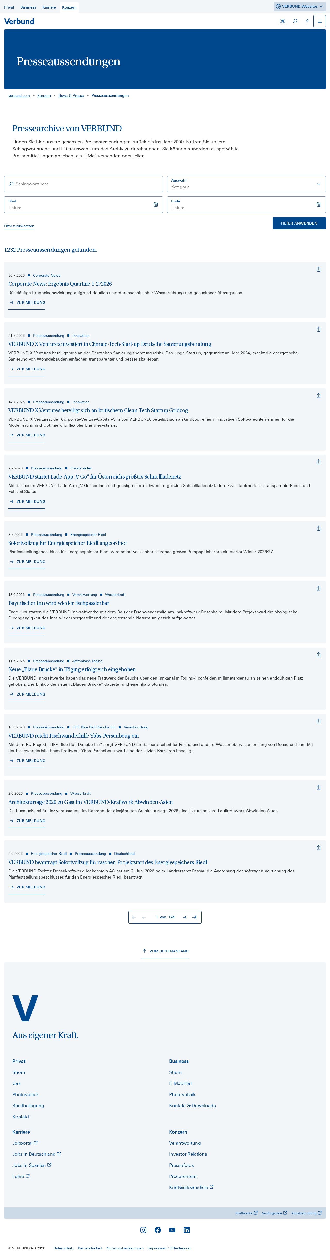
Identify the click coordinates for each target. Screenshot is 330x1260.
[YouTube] (172, 1230)
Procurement (183, 1176)
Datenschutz (63, 1248)
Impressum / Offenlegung (169, 1248)
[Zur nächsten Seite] (185, 917)
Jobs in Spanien (29, 1165)
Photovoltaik (25, 1094)
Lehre (19, 1176)
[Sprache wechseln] (282, 21)
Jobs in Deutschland (34, 1154)
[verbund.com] (25, 1008)
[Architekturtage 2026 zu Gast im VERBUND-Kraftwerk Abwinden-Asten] (319, 787)
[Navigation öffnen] (320, 21)
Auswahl (178, 180)
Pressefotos (181, 1165)
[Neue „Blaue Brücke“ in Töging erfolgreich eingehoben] (319, 655)
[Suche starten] (295, 21)
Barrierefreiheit (90, 1248)
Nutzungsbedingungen (125, 1248)
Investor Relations (188, 1154)
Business (179, 1061)
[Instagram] (143, 1230)
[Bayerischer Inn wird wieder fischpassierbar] (319, 588)
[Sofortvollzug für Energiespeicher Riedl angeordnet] (319, 528)
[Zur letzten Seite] (195, 917)
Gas (16, 1083)
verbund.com (19, 95)
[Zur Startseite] (19, 21)
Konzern (44, 95)
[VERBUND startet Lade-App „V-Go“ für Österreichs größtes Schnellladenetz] (319, 462)
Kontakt (20, 1116)
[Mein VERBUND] (307, 21)
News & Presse (71, 95)
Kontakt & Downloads (192, 1105)
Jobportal (23, 1143)
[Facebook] (158, 1230)
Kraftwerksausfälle (189, 1187)
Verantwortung (185, 1143)
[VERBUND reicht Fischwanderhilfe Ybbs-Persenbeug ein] (319, 721)
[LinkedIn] (187, 1230)
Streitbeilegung (28, 1105)
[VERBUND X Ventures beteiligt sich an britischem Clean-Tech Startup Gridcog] (319, 396)
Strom (18, 1072)
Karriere (21, 1132)
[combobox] (246, 184)
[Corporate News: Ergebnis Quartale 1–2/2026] (319, 269)
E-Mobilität (180, 1083)
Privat (19, 1061)
